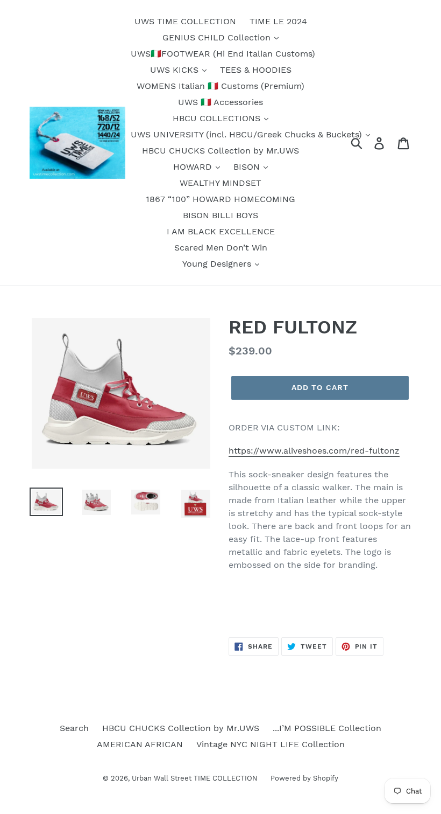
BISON (247, 167)
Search (74, 728)
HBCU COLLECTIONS (218, 118)
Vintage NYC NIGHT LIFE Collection (270, 744)
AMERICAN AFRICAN (140, 744)
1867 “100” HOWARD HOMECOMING (220, 199)
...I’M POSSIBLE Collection (327, 728)
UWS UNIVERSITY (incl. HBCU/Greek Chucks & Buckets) (248, 134)
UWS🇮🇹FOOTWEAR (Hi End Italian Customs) (223, 53)
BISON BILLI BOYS (220, 215)
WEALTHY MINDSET (220, 183)
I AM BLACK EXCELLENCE (221, 231)
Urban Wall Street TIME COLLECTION (196, 778)
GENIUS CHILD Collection (217, 37)
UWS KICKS (175, 70)
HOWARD (194, 167)
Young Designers (218, 264)
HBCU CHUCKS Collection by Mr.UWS (220, 150)
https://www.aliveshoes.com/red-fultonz (314, 451)
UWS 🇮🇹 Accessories (220, 102)
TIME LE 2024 (278, 21)
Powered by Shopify (304, 778)
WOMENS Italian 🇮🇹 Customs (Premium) (220, 86)
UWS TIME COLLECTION (185, 21)
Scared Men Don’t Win (220, 247)
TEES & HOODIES (255, 70)
